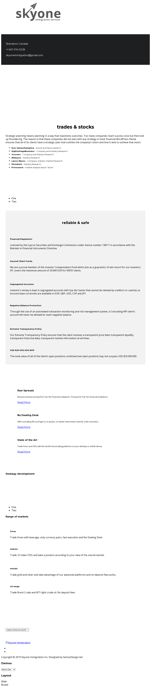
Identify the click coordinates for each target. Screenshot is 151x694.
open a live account (16, 630)
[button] (145, 11)
